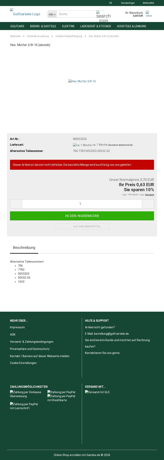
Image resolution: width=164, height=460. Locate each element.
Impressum (17, 327)
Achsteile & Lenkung (131, 26)
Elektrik (68, 26)
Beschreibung (24, 247)
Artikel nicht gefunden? (100, 327)
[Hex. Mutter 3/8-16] (82, 80)
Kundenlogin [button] (127, 3)
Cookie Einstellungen (23, 363)
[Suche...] (100, 14)
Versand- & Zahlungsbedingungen (31, 341)
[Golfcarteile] (26, 14)
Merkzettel (148, 3)
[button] (109, 3)
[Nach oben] (153, 454)
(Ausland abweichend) (120, 145)
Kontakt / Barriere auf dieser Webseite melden (39, 356)
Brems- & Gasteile (43, 26)
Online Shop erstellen (67, 455)
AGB (12, 334)
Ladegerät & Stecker (95, 26)
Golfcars (17, 26)
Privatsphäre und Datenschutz (30, 349)
